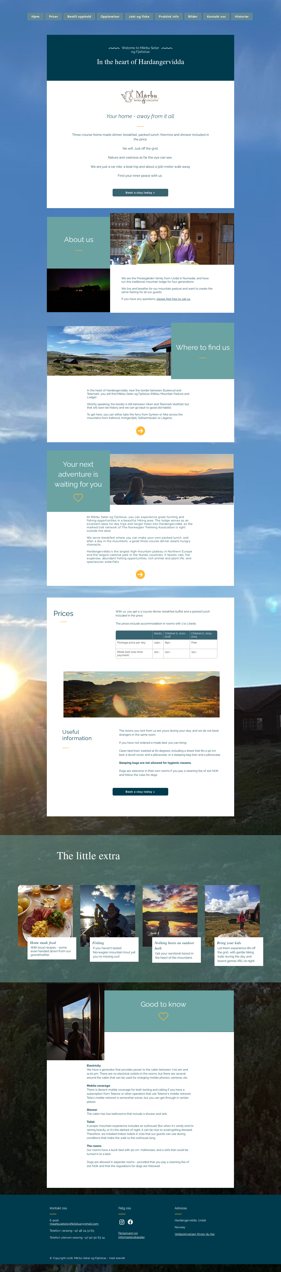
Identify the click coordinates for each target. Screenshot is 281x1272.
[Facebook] (130, 1222)
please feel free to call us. (174, 299)
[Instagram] (122, 1222)
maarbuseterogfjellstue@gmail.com (74, 1224)
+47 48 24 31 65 (84, 1230)
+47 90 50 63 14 (94, 1237)
